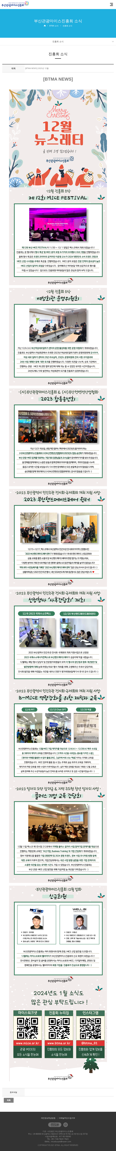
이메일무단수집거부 (67, 1118)
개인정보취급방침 (48, 1118)
